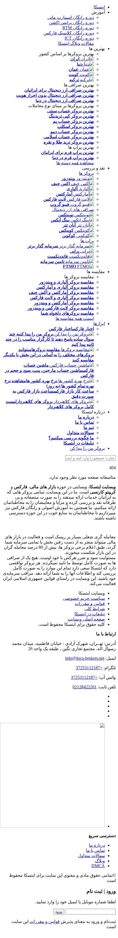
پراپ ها (87, 240)
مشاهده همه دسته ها (75, 162)
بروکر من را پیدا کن (87, 448)
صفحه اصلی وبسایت (86, 619)
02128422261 (85, 687)
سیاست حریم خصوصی (84, 598)
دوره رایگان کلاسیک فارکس (69, 33)
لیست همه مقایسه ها (75, 318)
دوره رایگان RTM (78, 27)
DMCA (98, 865)
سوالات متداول (91, 855)
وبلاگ (100, 860)
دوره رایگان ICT (79, 38)
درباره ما (97, 845)
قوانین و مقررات (90, 603)
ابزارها (99, 323)
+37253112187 (89, 667)
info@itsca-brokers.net (84, 658)
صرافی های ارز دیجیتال (73, 209)
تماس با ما (95, 850)
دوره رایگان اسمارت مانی (70, 17)
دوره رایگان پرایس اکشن (71, 22)
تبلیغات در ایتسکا (89, 614)
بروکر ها (86, 173)
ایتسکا (99, 7)
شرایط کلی (94, 608)
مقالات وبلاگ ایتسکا (76, 43)
